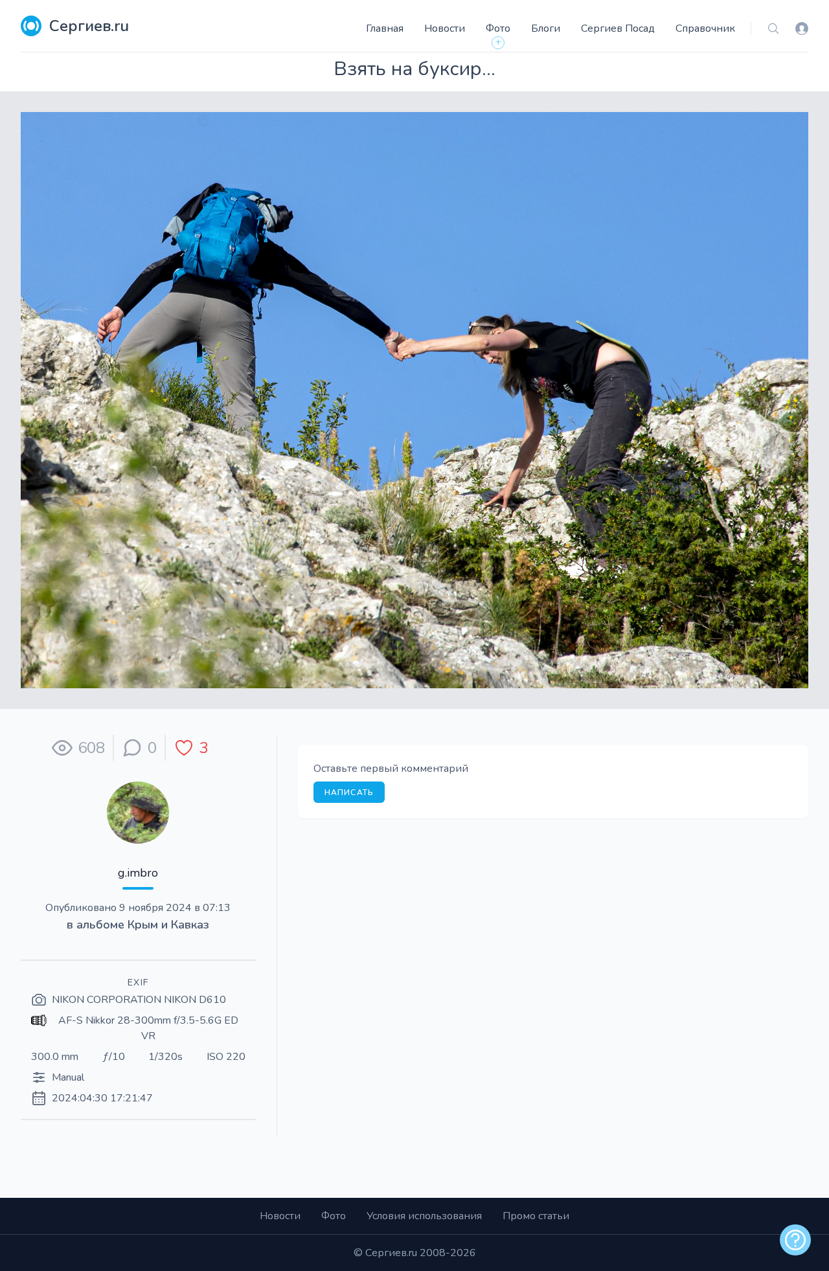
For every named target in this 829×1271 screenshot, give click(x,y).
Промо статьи (536, 1216)
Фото (498, 28)
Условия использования (424, 1216)
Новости (444, 28)
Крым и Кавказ (168, 924)
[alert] (795, 1239)
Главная (384, 28)
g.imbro (138, 873)
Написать (349, 792)
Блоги (545, 28)
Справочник (705, 28)
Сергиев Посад (618, 28)
